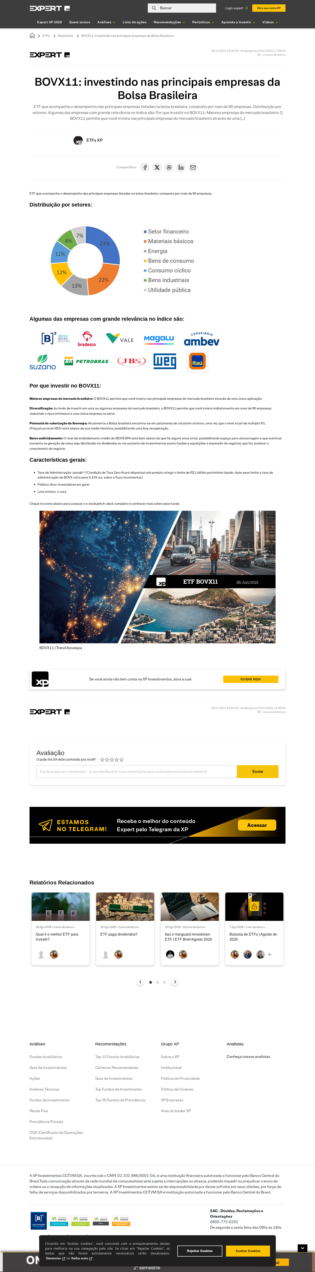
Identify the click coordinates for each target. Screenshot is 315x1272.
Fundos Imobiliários (46, 1056)
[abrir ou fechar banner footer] (302, 1248)
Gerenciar (53, 1258)
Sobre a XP (170, 1056)
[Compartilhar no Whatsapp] (169, 167)
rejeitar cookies (200, 1251)
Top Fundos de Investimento (118, 1089)
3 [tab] (164, 982)
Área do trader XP (176, 1111)
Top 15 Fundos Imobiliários (117, 1056)
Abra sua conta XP (269, 8)
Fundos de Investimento (49, 1100)
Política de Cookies (177, 1089)
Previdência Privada (46, 1121)
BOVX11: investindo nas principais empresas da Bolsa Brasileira (127, 36)
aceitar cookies (248, 1251)
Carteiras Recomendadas (116, 1067)
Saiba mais (79, 1258)
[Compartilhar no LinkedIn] (181, 167)
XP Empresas (172, 1100)
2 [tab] (157, 982)
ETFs (46, 36)
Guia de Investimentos (48, 1067)
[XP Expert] (50, 8)
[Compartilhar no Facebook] (145, 167)
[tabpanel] (60, 928)
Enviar (258, 771)
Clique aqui (251, 679)
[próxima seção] (175, 982)
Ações (35, 1078)
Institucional (171, 1067)
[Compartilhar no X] (157, 167)
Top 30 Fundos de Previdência (120, 1100)
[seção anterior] (140, 982)
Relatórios (65, 36)
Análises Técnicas (44, 1089)
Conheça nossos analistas (248, 1056)
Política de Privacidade (180, 1078)
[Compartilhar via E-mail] (193, 167)
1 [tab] (150, 982)
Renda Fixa (39, 1111)
